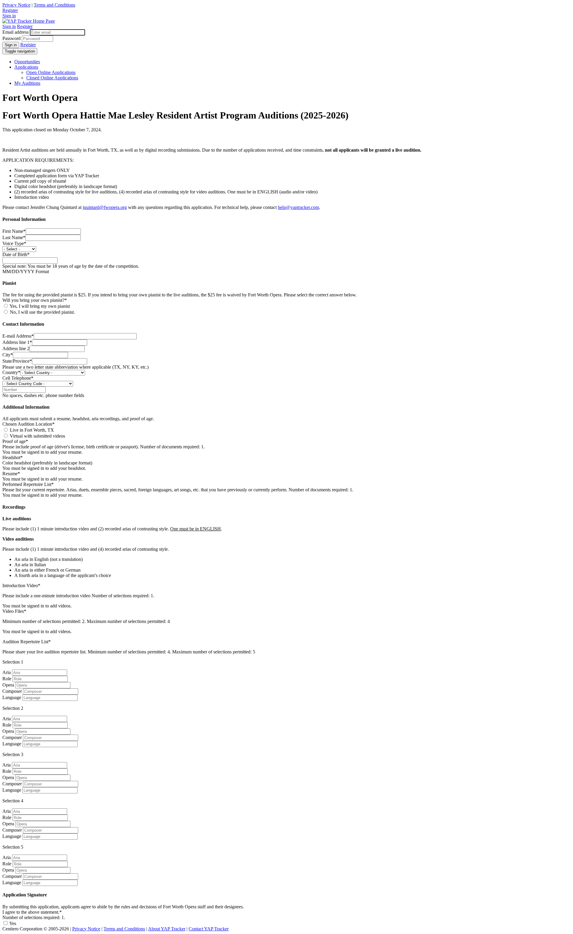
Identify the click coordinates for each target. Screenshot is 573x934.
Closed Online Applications (52, 77)
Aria (6, 672)
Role (6, 678)
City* (7, 354)
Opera (8, 684)
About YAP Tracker (166, 928)
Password (11, 38)
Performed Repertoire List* (28, 484)
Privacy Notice (16, 4)
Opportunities (27, 61)
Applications (26, 67)
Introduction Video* (21, 585)
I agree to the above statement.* (32, 912)
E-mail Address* (18, 335)
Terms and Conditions (54, 4)
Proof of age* (15, 441)
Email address (15, 32)
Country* (11, 372)
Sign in (9, 15)
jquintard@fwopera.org (105, 207)
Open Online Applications (51, 72)
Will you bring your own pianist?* (34, 300)
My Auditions (27, 83)
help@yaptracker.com (298, 207)
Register (10, 10)
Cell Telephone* (17, 378)
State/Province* (17, 361)
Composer (12, 691)
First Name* (14, 231)
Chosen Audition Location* (28, 424)
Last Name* (13, 237)
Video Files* (14, 611)
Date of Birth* (16, 254)
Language (11, 697)
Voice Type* (14, 243)
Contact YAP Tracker (209, 928)
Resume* (11, 473)
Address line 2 (16, 348)
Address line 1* (17, 342)
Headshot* (12, 457)
